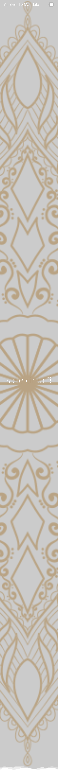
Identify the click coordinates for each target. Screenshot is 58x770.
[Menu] (51, 4)
